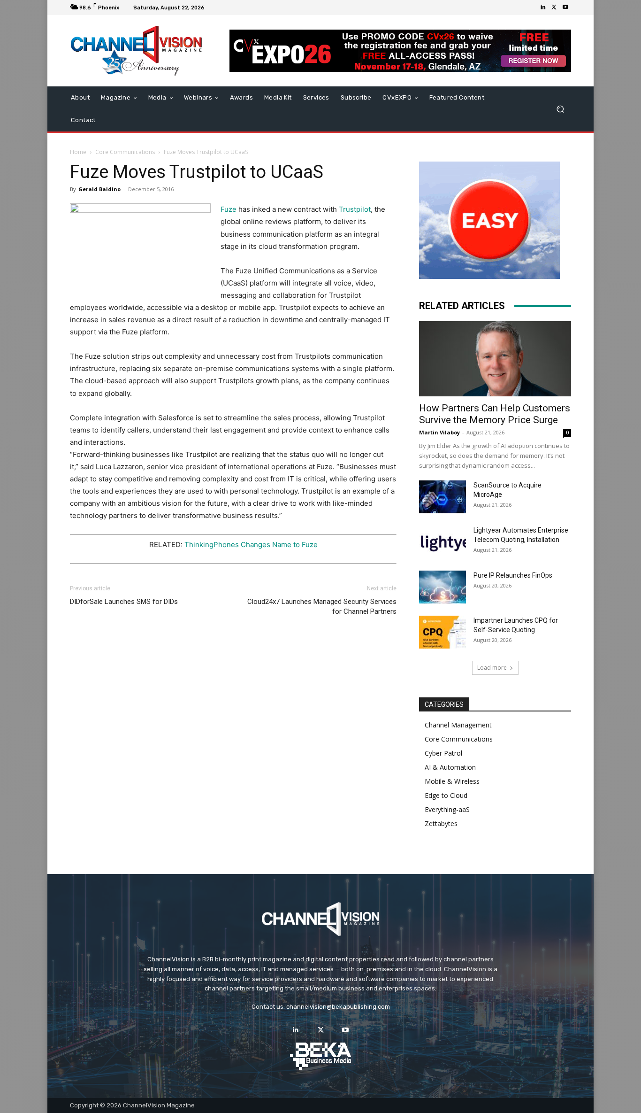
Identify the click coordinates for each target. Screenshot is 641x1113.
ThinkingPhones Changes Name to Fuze (251, 544)
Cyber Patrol (443, 753)
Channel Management (458, 724)
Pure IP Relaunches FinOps (512, 575)
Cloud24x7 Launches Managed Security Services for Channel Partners (322, 606)
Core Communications (125, 152)
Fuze (229, 209)
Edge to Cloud (446, 795)
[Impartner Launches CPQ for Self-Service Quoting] (442, 632)
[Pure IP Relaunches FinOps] (442, 587)
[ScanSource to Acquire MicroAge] (442, 496)
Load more (492, 668)
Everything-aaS (447, 809)
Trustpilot (355, 209)
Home (78, 152)
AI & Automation (450, 767)
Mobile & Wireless (452, 781)
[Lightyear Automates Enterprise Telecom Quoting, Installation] (442, 542)
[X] (554, 7)
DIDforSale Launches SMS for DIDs (124, 601)
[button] (560, 109)
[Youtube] (565, 7)
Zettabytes (441, 823)
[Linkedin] (543, 7)
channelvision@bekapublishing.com (338, 1006)
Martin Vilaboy (439, 432)
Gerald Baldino (99, 189)
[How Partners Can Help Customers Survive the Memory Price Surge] (495, 358)
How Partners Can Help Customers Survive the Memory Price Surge (494, 413)
